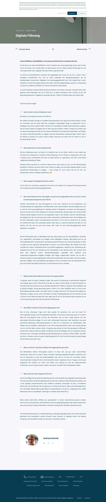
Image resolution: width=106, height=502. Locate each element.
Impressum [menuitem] (79, 498)
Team (81, 476)
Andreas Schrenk (20, 30)
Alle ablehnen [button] (82, 13)
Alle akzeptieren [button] (72, 13)
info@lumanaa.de (49, 477)
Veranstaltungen (70, 476)
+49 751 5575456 (31, 477)
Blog (60, 476)
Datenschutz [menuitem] (87, 498)
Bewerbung (76, 485)
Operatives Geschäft (47, 481)
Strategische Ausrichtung (30, 481)
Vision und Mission (63, 485)
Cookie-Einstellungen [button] (61, 13)
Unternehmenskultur (62, 481)
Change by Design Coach (33, 485)
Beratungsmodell (49, 485)
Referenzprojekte (77, 481)
